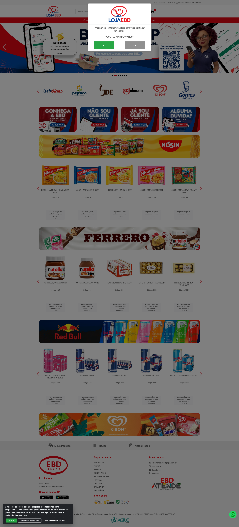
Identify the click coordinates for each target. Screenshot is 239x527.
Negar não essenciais (30, 520)
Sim (104, 45)
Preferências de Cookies (55, 520)
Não (135, 45)
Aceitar (12, 520)
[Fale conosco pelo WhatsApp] (233, 514)
